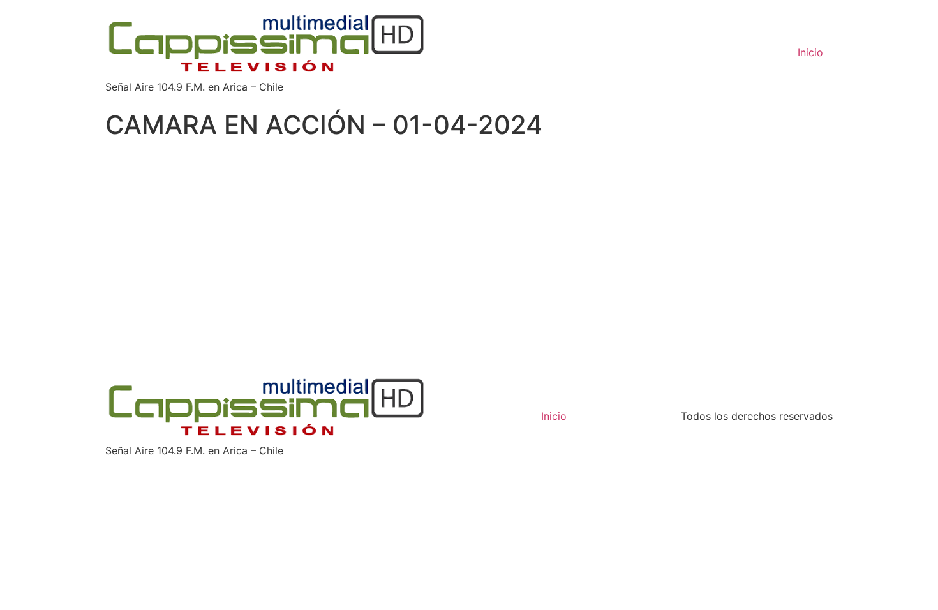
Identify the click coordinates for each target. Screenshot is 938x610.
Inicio (810, 52)
